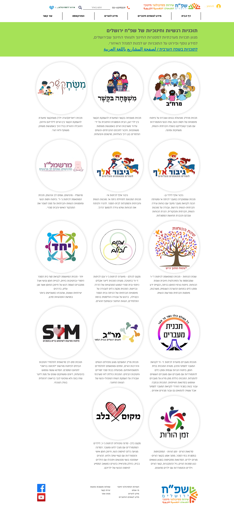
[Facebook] (41, 488)
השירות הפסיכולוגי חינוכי (128, 486)
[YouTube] (41, 497)
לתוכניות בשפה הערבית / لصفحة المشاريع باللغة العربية (151, 49)
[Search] (80, 8)
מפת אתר (106, 493)
